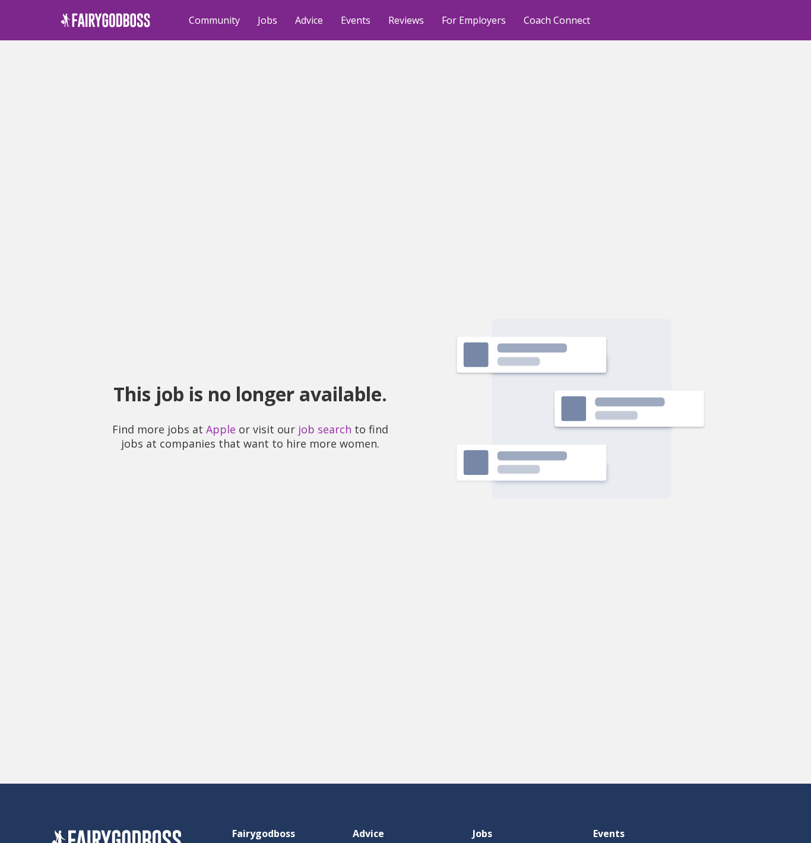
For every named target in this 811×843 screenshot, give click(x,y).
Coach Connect (557, 20)
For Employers (474, 20)
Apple (221, 429)
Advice (309, 20)
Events (355, 20)
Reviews (406, 20)
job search (324, 429)
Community (214, 20)
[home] (105, 20)
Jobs (267, 20)
